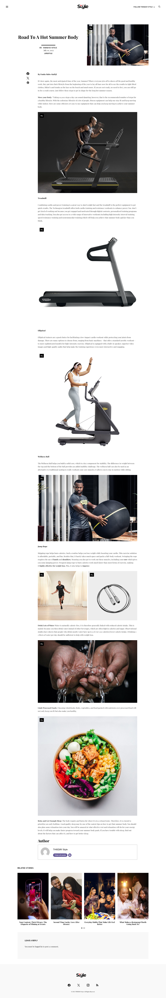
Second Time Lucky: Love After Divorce (66, 923)
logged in (38, 946)
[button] (81, 928)
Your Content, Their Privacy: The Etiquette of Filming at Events (33, 923)
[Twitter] (78, 984)
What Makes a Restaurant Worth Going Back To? (133, 923)
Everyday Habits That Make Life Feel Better (99, 923)
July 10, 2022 (49, 50)
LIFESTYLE (48, 53)
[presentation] (22, 901)
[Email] (69, 855)
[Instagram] (88, 984)
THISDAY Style (50, 47)
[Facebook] (69, 984)
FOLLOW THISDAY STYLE (143, 7)
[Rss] (97, 984)
